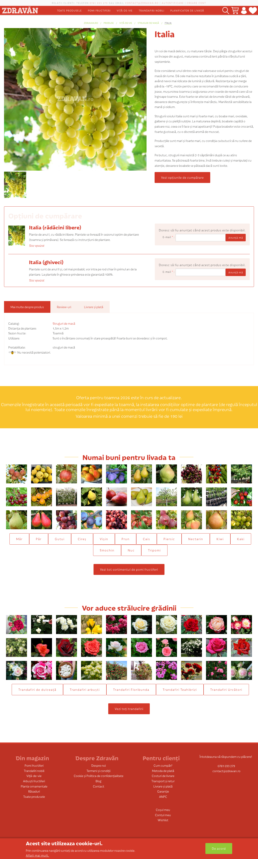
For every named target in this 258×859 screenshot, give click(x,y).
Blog (98, 781)
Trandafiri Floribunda (131, 689)
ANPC (163, 796)
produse (109, 22)
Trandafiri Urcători (226, 689)
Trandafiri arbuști (85, 689)
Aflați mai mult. (37, 855)
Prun (126, 539)
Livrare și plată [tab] (93, 307)
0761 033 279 (99, 2)
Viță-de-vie (125, 10)
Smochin (107, 550)
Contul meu (163, 815)
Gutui (59, 539)
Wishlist (163, 820)
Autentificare (173, 2)
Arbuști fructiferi (34, 781)
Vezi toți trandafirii (129, 709)
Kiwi (220, 539)
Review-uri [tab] (64, 307)
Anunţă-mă (235, 237)
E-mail (168, 237)
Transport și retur (163, 781)
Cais (146, 539)
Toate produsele (69, 10)
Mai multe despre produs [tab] (27, 307)
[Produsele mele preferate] (253, 10)
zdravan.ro (91, 22)
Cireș (82, 539)
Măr (19, 539)
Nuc (131, 550)
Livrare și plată (163, 786)
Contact (98, 786)
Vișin (104, 539)
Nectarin (195, 539)
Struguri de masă (148, 22)
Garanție (163, 791)
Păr (39, 539)
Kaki (240, 539)
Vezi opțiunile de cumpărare (182, 177)
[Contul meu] (244, 10)
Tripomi (154, 550)
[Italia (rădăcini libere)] (16, 235)
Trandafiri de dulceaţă (37, 689)
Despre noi (98, 765)
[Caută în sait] (225, 10)
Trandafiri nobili (151, 10)
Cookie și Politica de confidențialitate (98, 776)
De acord (219, 848)
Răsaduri (34, 791)
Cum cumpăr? (163, 765)
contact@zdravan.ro (142, 2)
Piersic (169, 539)
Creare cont (196, 2)
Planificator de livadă (187, 10)
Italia (168, 22)
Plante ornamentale (34, 786)
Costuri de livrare (163, 776)
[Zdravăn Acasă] (20, 9)
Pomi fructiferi (99, 10)
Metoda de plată (163, 771)
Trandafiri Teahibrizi (180, 689)
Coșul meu (163, 810)
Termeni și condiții (98, 771)
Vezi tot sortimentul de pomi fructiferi (129, 569)
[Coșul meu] (235, 10)
